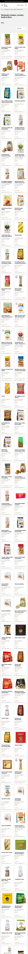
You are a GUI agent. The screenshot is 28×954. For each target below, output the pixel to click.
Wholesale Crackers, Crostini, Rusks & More (13, 9)
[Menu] (2, 5)
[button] (21, 28)
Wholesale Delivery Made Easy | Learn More (14, 1)
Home (2, 9)
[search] (26, 5)
